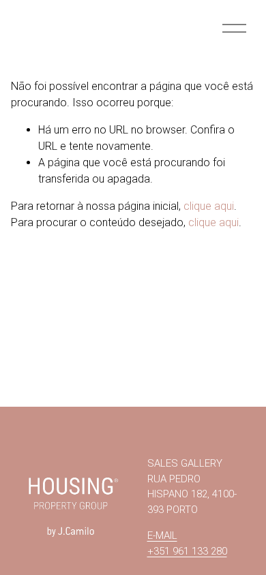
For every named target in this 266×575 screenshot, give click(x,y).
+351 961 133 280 (187, 551)
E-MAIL (162, 535)
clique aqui (208, 206)
